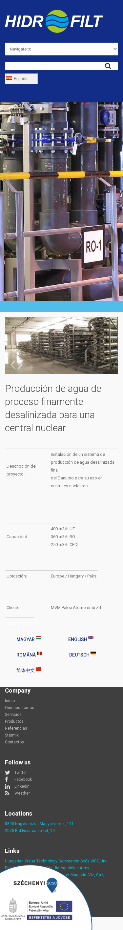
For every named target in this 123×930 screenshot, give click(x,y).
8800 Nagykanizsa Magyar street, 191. (40, 823)
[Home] (54, 13)
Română (26, 654)
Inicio (10, 700)
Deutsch (80, 654)
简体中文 (26, 670)
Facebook (23, 779)
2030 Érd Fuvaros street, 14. (30, 830)
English (78, 639)
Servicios (13, 714)
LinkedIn (22, 786)
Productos (14, 721)
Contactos (14, 742)
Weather (22, 793)
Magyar (26, 639)
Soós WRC (89, 861)
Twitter (20, 772)
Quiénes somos (19, 707)
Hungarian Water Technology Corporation (42, 861)
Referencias (16, 728)
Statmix (12, 735)
